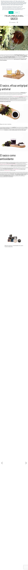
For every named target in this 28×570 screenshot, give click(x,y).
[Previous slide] (2, 463)
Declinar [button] (16, 12)
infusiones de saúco (7, 170)
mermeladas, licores (15, 169)
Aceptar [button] (11, 12)
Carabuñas (13, 22)
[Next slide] (26, 463)
